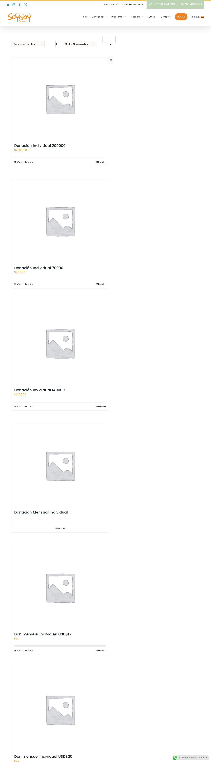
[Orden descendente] (55, 44)
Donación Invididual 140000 (39, 390)
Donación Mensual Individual (41, 512)
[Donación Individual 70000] (60, 221)
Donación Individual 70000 (38, 267)
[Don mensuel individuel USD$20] (60, 709)
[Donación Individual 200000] (60, 98)
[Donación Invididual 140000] (60, 343)
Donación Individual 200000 (40, 145)
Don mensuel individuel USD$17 (42, 634)
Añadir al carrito (24, 162)
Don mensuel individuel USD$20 (43, 756)
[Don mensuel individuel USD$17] (60, 587)
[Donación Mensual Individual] (60, 465)
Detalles (102, 162)
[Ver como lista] (110, 60)
